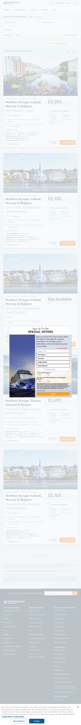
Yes (40, 375)
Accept (37, 721)
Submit (53, 393)
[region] (40, 714)
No (49, 375)
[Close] (78, 707)
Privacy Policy (41, 391)
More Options (19, 721)
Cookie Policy (7, 716)
